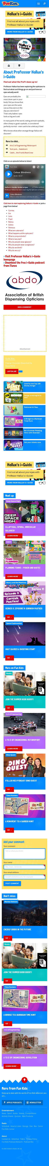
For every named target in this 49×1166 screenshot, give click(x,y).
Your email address (11, 872)
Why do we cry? (14, 250)
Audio (15, 1113)
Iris (9, 213)
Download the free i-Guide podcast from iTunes (24, 264)
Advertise (15, 1139)
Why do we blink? (15, 247)
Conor (40, 1126)
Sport (9, 1113)
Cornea (11, 210)
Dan (31, 1126)
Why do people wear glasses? (20, 242)
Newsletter (35, 1102)
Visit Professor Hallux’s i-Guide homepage (22, 258)
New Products (27, 1116)
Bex (35, 1126)
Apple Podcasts (14, 1102)
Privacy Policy (31, 1139)
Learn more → (13, 535)
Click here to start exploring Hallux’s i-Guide (21, 203)
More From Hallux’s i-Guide (20, 32)
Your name (8, 862)
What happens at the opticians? (20, 233)
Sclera (10, 225)
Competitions (30, 1113)
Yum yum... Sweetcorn (18, 149)
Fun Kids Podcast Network (12, 1142)
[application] (24, 49)
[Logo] (6, 41)
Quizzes (18, 1116)
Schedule (5, 1126)
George (25, 1126)
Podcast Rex (28, 1142)
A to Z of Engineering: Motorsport (23, 145)
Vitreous (11, 227)
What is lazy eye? (15, 239)
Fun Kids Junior (8, 1129)
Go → (9, 617)
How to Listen (15, 1126)
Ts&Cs (22, 1139)
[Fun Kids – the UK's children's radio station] (12, 3)
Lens (10, 216)
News (4, 1113)
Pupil (10, 219)
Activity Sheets (7, 1116)
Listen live (11, 371)
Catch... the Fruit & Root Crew (21, 153)
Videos (21, 1113)
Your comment (9, 846)
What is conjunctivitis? (17, 236)
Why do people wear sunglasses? (21, 245)
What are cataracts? (16, 230)
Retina (10, 222)
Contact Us (6, 1139)
